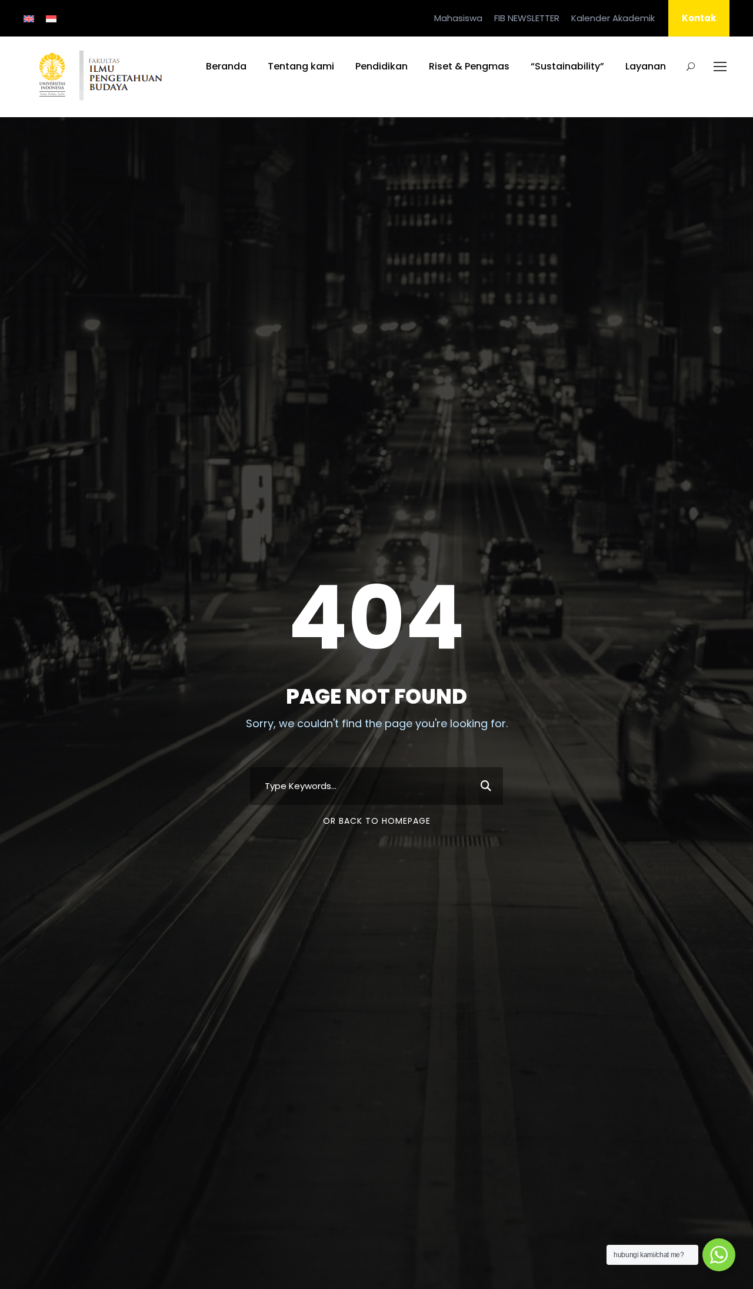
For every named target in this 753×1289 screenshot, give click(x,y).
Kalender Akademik (613, 18)
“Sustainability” (567, 66)
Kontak (699, 18)
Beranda (226, 66)
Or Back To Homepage (377, 821)
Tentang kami (301, 66)
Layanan (645, 66)
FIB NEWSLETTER (526, 18)
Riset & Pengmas (469, 66)
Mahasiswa (458, 18)
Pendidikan (381, 66)
